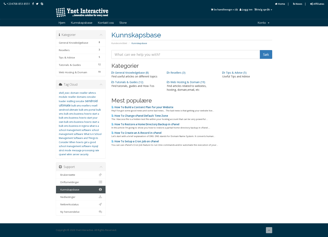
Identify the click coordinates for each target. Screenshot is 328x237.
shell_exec (64, 92)
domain (74, 92)
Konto (262, 22)
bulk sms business (74, 113)
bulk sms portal (87, 109)
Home (281, 4)
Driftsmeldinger (69, 182)
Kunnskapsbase (81, 22)
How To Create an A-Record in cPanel (138, 133)
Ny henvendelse (69, 211)
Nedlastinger (67, 197)
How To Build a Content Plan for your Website (143, 107)
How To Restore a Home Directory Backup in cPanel (146, 124)
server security (80, 154)
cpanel (62, 154)
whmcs (92, 92)
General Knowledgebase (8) (131, 72)
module (63, 96)
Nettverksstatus (69, 204)
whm (69, 154)
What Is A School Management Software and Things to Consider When (80, 138)
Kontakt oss (106, 22)
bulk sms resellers (81, 105)
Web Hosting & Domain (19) (187, 82)
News (298, 4)
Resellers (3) (177, 72)
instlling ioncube (75, 101)
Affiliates (318, 4)
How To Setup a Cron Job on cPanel (136, 141)
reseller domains (77, 96)
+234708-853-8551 (18, 4)
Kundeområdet (119, 43)
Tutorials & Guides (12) (128, 82)
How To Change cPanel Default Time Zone (141, 115)
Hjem (62, 22)
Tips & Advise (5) (236, 72)
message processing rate (85, 150)
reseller (84, 92)
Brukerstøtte (67, 174)
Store (123, 22)
